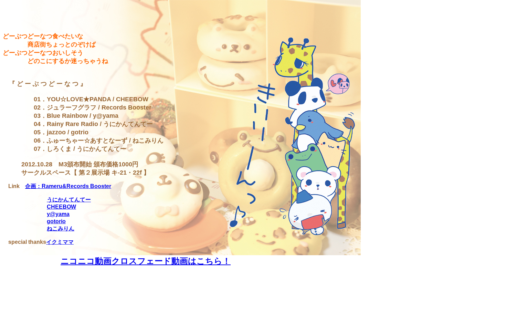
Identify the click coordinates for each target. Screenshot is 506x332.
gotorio (56, 221)
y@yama (58, 214)
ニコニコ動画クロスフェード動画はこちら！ (146, 261)
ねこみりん (60, 228)
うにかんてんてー (69, 200)
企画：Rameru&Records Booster (68, 186)
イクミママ (60, 242)
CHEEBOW (61, 207)
